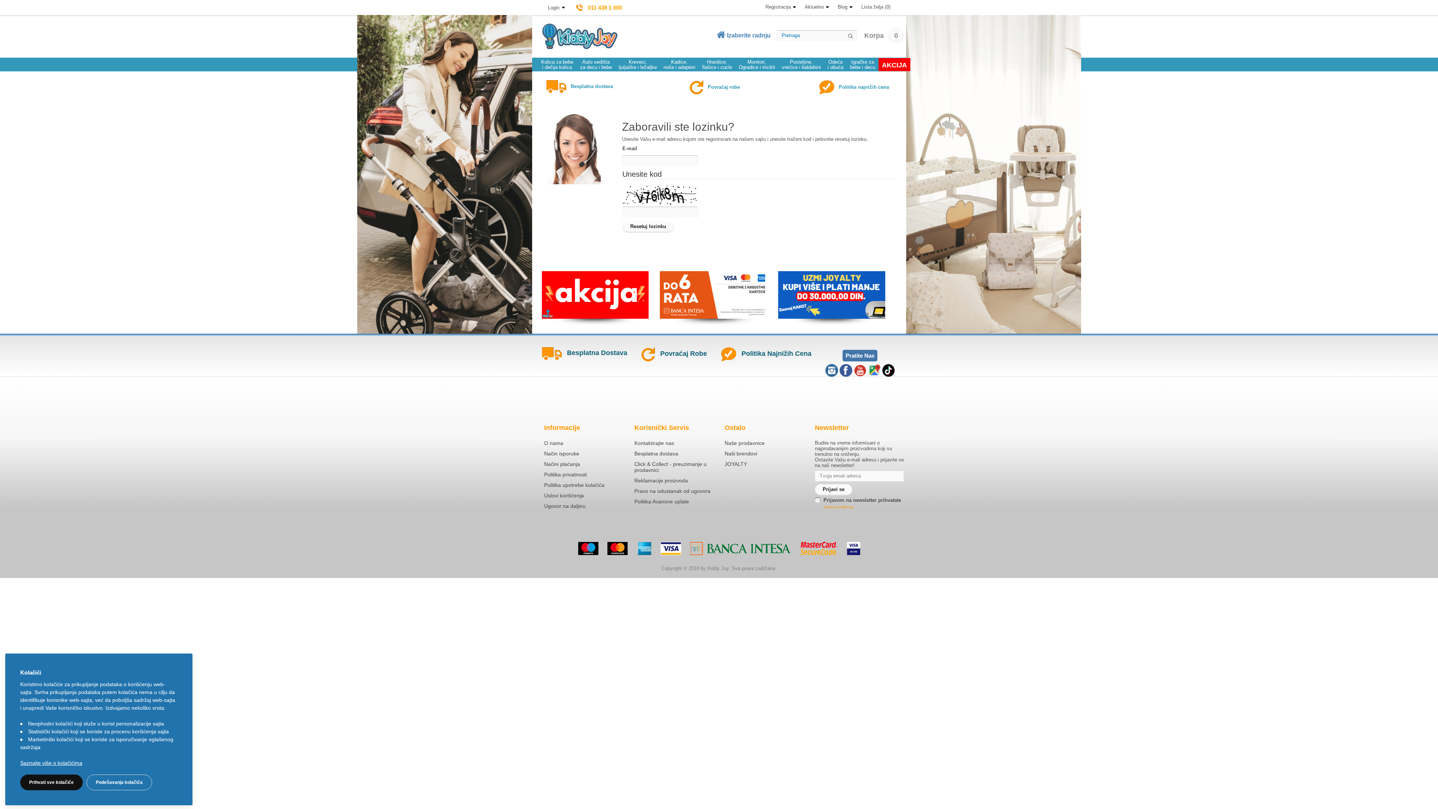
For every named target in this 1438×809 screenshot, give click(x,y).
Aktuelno (814, 7)
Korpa (881, 35)
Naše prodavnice (745, 443)
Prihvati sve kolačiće (51, 782)
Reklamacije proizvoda (661, 481)
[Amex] (644, 548)
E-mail (629, 148)
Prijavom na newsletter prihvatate (862, 500)
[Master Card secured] (819, 548)
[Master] (617, 548)
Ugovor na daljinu (565, 506)
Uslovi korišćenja (564, 496)
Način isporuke (561, 454)
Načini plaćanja (562, 464)
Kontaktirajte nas (654, 443)
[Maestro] (588, 548)
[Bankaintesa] (740, 548)
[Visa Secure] (853, 548)
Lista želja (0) (876, 7)
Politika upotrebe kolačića (574, 485)
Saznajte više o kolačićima (51, 763)
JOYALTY (736, 464)
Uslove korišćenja (838, 507)
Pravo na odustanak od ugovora (672, 491)
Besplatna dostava (656, 454)
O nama (553, 443)
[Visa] (671, 548)
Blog (842, 7)
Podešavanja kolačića (119, 782)
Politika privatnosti (565, 475)
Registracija (778, 7)
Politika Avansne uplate (661, 502)
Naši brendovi (741, 454)
